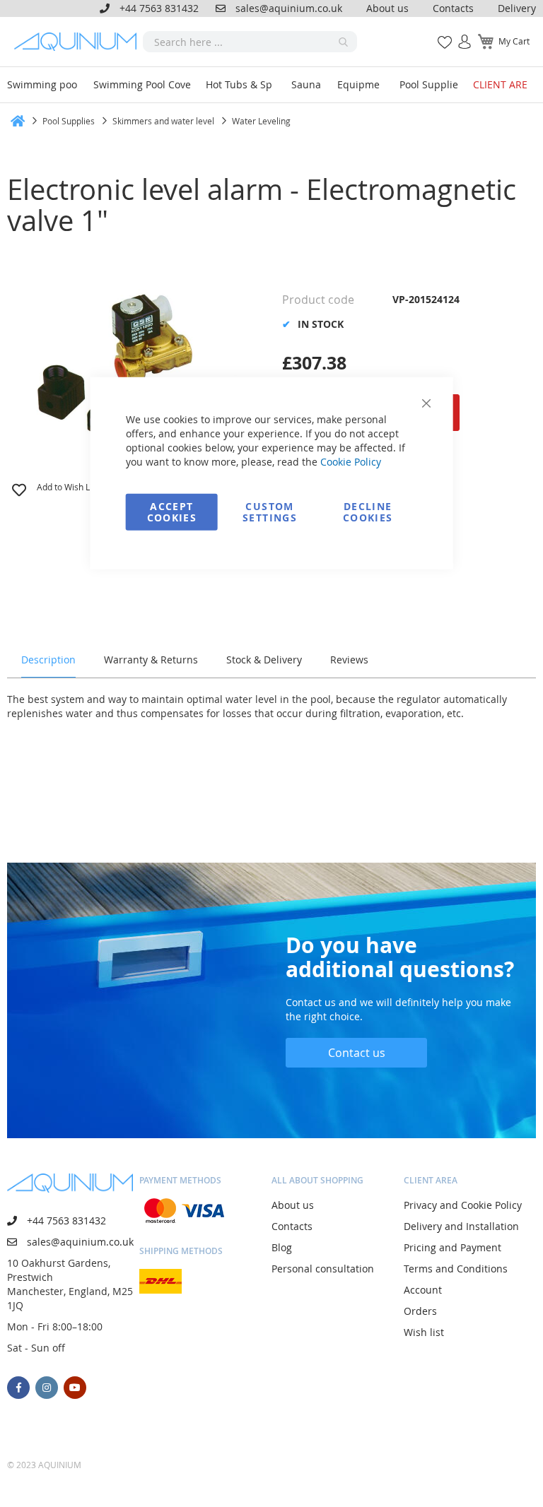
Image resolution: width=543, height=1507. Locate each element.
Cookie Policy (350, 461)
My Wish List (439, 34)
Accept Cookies (172, 511)
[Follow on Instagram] (46, 1387)
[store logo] (78, 41)
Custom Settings (270, 511)
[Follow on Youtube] (75, 1387)
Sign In (458, 34)
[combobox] (250, 41)
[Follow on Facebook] (18, 1387)
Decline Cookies (367, 511)
